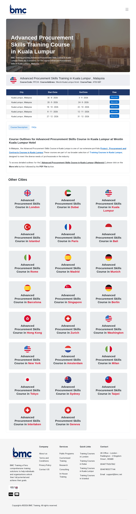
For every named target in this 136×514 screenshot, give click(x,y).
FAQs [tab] (34, 127)
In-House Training (64, 475)
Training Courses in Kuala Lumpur (106, 152)
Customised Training (65, 459)
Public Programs (67, 453)
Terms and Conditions (44, 459)
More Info (114, 97)
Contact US (44, 469)
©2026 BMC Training (31, 505)
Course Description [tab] (19, 127)
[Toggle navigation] (127, 9)
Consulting (64, 469)
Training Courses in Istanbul (87, 477)
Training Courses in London (87, 455)
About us (43, 453)
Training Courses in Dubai (87, 462)
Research (64, 465)
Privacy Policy (45, 465)
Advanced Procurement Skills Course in (27, 203)
